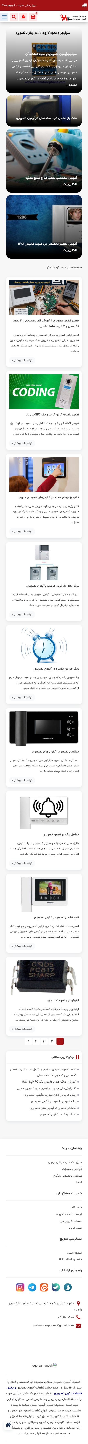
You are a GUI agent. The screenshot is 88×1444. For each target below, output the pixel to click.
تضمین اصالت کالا (70, 1259)
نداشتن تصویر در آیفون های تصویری (55, 752)
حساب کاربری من (71, 1221)
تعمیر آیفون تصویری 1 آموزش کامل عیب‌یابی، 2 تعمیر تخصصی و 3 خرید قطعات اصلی (45, 324)
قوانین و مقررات (72, 1169)
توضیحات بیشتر (23, 360)
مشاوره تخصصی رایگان (67, 1176)
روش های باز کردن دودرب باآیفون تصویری (52, 586)
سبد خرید (75, 1228)
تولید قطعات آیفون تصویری (35, 1388)
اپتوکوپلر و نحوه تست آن (63, 1000)
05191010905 (66, 1317)
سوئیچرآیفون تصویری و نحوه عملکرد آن (51, 54)
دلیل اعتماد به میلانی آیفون (65, 1162)
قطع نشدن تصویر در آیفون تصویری (56, 918)
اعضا (79, 1182)
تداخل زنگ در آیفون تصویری (61, 835)
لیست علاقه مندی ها (68, 1214)
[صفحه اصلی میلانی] (8, 1425)
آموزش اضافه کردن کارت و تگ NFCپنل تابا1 (52, 415)
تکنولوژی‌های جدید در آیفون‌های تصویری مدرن (49, 498)
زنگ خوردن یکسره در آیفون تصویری (56, 669)
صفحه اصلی (74, 267)
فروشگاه (77, 1207)
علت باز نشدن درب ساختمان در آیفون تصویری (46, 118)
